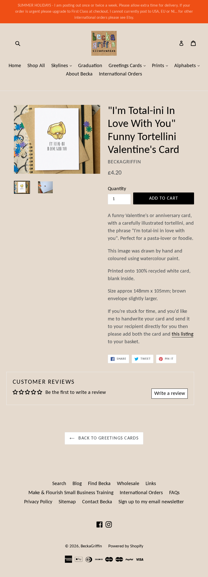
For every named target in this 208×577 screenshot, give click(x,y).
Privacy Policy (38, 502)
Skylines (62, 65)
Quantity (117, 188)
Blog (77, 483)
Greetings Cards (128, 65)
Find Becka (99, 483)
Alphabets (188, 65)
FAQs (174, 492)
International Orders (120, 74)
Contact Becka (97, 502)
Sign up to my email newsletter (151, 502)
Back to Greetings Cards (108, 438)
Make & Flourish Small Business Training (70, 492)
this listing (182, 334)
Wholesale (128, 483)
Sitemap (67, 502)
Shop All (36, 65)
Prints (161, 65)
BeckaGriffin (91, 546)
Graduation (90, 65)
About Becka (79, 74)
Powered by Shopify (125, 546)
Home (15, 65)
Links (151, 483)
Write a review (169, 393)
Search (59, 483)
